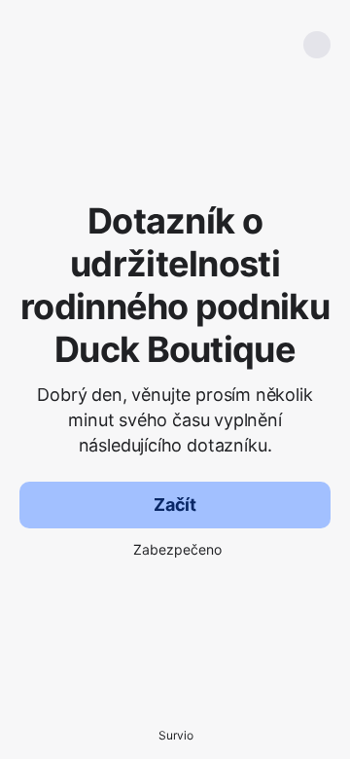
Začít (175, 504)
